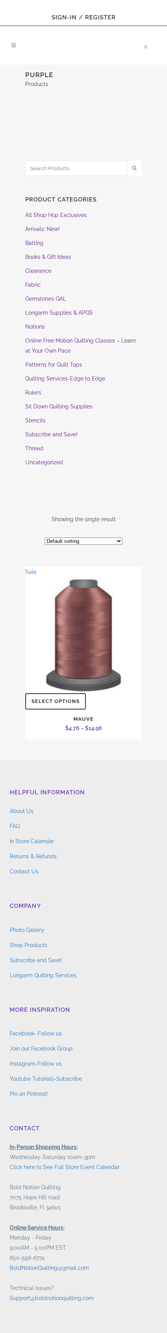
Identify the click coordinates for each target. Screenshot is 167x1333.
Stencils (35, 420)
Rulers (33, 392)
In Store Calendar (32, 841)
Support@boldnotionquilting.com (52, 1298)
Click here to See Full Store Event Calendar (65, 1167)
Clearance (38, 271)
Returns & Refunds (33, 856)
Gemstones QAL (45, 299)
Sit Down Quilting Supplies (58, 406)
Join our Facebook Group (41, 1048)
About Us (21, 811)
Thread (34, 448)
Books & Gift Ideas (48, 257)
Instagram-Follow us (36, 1064)
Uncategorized (44, 462)
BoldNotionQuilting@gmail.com (49, 1268)
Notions (35, 327)
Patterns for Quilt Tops (53, 365)
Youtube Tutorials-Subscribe (46, 1079)
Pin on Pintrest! (29, 1094)
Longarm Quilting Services (43, 975)
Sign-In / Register (84, 17)
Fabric (33, 285)
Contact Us (24, 871)
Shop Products (28, 945)
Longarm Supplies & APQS (59, 313)
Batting (34, 243)
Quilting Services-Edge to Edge (65, 378)
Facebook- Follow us (36, 1033)
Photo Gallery (27, 930)
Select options (55, 701)
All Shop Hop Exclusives (56, 215)
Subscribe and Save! (51, 434)
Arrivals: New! (42, 229)
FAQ (15, 826)
